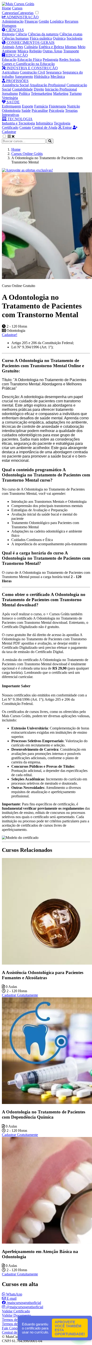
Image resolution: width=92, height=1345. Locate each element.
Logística (57, 21)
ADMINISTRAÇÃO (22, 17)
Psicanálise (40, 110)
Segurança (54, 72)
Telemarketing (41, 94)
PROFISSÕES (17, 81)
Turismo (75, 94)
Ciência (21, 34)
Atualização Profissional (47, 85)
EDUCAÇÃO (16, 55)
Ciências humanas (15, 38)
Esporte (27, 106)
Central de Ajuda (44, 127)
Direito (39, 89)
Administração (13, 21)
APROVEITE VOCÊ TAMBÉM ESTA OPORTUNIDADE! (70, 1328)
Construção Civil (32, 72)
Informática (44, 123)
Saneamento (24, 77)
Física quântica (41, 38)
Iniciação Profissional (61, 89)
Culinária (31, 47)
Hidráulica (42, 77)
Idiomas (71, 47)
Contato (25, 127)
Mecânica (57, 77)
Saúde (26, 110)
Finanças (31, 21)
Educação (9, 60)
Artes (19, 47)
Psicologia (56, 110)
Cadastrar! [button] (9, 335)
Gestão (44, 21)
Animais (8, 47)
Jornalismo (10, 94)
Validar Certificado (16, 1311)
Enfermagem (11, 106)
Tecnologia (62, 123)
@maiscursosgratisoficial (24, 1307)
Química (59, 38)
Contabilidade (22, 89)
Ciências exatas (70, 34)
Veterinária (10, 98)
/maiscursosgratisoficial (23, 1303)
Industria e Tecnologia (18, 123)
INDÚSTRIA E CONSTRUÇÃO (32, 68)
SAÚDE (13, 102)
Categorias (10, 13)
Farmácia (41, 106)
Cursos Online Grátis (27, 154)
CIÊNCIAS (14, 30)
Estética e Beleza (51, 47)
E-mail (11, 1298)
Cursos (17, 8)
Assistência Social (15, 85)
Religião (35, 51)
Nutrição (73, 106)
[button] (7, 136)
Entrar (67, 127)
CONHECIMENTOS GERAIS (30, 43)
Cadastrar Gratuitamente (20, 995)
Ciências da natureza (43, 34)
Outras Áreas (52, 51)
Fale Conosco (12, 1328)
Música (22, 51)
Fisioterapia (57, 106)
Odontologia (11, 110)
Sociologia (74, 38)
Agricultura (10, 72)
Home (6, 8)
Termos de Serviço (16, 1320)
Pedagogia (50, 60)
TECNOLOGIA (20, 119)
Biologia (8, 34)
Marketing (60, 94)
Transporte (71, 51)
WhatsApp (13, 1294)
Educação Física (29, 60)
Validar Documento (16, 1315)
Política (24, 94)
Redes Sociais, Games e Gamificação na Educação (41, 62)
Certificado (10, 127)
